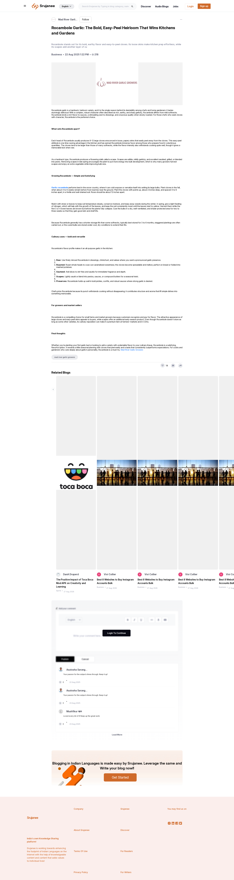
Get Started (120, 777)
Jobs (175, 6)
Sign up (204, 6)
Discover (146, 6)
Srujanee (32, 818)
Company (78, 809)
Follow (85, 19)
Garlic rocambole (59, 187)
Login (190, 6)
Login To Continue (116, 633)
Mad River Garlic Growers (132, 350)
